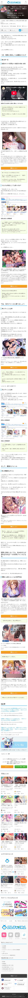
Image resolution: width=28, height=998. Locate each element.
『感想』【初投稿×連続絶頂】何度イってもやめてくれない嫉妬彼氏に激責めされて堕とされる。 (20, 787)
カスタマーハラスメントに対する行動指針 (11, 949)
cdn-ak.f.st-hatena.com (9, 215)
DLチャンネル (14, 2)
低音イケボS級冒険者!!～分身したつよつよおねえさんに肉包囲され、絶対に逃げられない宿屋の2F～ (13, 269)
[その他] (22, 30)
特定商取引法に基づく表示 (7, 965)
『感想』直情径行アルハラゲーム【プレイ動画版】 (7, 843)
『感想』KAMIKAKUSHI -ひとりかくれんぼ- (20, 842)
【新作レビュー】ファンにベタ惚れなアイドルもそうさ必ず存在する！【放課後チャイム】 (7, 825)
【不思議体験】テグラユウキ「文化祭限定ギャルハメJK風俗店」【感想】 (7, 786)
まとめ (10, 920)
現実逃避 (14, 26)
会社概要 (4, 946)
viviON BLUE (21, 984)
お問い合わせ (5, 953)
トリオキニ (7, 988)
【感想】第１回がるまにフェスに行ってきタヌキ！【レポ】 (20, 886)
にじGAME (21, 980)
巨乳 (20, 26)
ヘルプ (3, 951)
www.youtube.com (8, 101)
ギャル (25, 26)
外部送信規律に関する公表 (7, 969)
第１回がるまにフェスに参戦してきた (7, 885)
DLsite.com (7, 980)
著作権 (3, 961)
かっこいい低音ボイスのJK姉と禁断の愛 (11, 643)
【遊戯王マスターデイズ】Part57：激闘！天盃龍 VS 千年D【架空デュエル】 (7, 806)
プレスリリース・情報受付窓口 (8, 955)
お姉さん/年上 (6, 26)
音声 (18, 17)
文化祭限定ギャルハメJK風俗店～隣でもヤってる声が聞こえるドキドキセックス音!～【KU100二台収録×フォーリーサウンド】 (14, 681)
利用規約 (4, 947)
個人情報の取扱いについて (7, 967)
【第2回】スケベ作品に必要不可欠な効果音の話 (7, 866)
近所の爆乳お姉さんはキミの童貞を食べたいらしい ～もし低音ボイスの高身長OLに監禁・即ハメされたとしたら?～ (13, 600)
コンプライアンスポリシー (7, 970)
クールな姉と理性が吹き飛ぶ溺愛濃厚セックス (12, 357)
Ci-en (8, 984)
